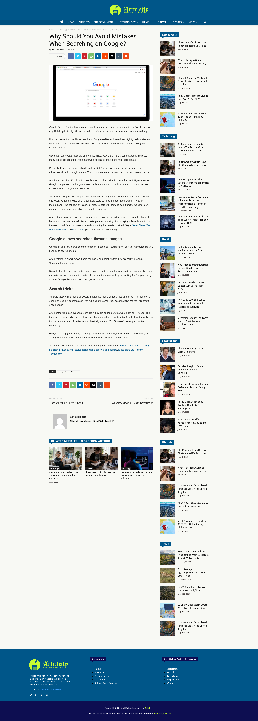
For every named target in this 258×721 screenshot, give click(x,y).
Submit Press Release (106, 683)
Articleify (149, 708)
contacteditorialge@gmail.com (54, 689)
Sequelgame (173, 679)
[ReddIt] (105, 56)
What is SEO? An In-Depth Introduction (132, 403)
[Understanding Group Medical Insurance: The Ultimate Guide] (167, 253)
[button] (205, 22)
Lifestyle (89, 469)
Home (51, 29)
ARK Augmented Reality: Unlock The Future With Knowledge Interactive (64, 475)
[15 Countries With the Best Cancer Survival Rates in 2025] (167, 288)
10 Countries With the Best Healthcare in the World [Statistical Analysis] (192, 303)
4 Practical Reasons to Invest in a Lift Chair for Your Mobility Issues (193, 321)
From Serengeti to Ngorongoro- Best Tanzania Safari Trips (193, 572)
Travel (162, 22)
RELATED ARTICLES (64, 441)
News (71, 22)
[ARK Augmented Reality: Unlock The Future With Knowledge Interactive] (65, 458)
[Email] (112, 56)
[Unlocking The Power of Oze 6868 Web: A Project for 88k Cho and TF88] (167, 222)
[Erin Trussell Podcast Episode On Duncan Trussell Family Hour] (167, 389)
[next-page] (56, 484)
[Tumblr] (119, 56)
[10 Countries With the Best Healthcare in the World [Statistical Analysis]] (167, 306)
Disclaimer (100, 679)
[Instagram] (30, 695)
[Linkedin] (98, 56)
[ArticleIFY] (129, 10)
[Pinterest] (84, 56)
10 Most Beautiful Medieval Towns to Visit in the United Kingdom (192, 81)
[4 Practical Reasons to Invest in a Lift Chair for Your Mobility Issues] (167, 323)
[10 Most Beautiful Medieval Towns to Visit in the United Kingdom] (167, 83)
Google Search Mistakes (68, 372)
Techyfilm (172, 676)
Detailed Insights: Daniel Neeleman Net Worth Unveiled (190, 369)
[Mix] (126, 56)
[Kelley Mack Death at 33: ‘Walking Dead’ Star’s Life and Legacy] (167, 407)
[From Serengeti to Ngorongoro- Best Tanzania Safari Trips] (167, 575)
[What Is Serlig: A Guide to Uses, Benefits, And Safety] (167, 66)
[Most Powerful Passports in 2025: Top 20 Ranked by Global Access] (167, 119)
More (191, 22)
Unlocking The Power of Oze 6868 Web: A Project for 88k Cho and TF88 (193, 219)
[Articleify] (49, 664)
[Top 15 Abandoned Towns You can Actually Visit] (167, 593)
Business (84, 22)
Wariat (170, 683)
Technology (128, 22)
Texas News (138, 225)
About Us (99, 672)
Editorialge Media (162, 713)
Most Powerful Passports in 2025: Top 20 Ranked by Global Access (192, 116)
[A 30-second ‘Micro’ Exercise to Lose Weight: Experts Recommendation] (167, 270)
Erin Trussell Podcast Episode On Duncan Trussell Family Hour (193, 387)
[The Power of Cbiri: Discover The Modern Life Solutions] (101, 458)
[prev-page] (51, 484)
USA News (78, 229)
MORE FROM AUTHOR (95, 441)
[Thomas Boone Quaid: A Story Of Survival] (167, 354)
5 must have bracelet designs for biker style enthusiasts (88, 350)
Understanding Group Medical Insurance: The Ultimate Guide (190, 250)
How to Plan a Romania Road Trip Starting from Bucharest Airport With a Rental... (193, 555)
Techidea (172, 672)
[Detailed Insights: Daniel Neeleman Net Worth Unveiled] (167, 372)
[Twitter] (78, 56)
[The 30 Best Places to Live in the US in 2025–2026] (167, 101)
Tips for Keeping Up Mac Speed (66, 403)
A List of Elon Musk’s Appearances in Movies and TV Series (192, 423)
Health (146, 22)
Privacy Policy (102, 676)
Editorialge (173, 668)
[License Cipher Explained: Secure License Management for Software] (137, 458)
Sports (177, 22)
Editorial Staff (58, 49)
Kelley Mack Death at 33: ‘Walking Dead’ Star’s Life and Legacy (191, 405)
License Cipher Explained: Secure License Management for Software (136, 475)
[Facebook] (71, 56)
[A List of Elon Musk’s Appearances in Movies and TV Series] (167, 425)
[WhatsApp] (91, 56)
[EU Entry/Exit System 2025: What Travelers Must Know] (167, 610)
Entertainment (103, 22)
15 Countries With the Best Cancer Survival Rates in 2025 (192, 286)
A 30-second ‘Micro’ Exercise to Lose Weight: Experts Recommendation (193, 268)
